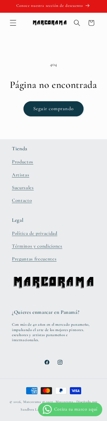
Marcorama (32, 402)
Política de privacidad (34, 233)
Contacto (22, 200)
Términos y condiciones (37, 246)
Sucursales (23, 188)
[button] (13, 23)
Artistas (20, 175)
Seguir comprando (53, 109)
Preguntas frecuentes (34, 259)
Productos (22, 162)
